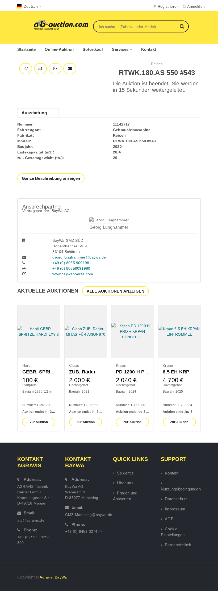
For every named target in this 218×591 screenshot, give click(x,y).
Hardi (27, 365)
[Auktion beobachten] (25, 68)
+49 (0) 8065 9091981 (71, 263)
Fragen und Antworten (125, 496)
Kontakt (148, 49)
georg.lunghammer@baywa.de (79, 257)
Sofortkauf (93, 49)
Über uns (125, 483)
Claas (74, 365)
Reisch (157, 64)
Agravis (46, 577)
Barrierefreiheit (178, 545)
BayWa (61, 577)
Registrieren (168, 6)
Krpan (121, 365)
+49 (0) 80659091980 (71, 268)
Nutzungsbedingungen (181, 489)
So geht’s (125, 473)
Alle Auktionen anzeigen (116, 291)
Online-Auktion (59, 49)
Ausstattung (34, 113)
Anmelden (196, 6)
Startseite (26, 49)
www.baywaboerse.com (72, 274)
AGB (169, 519)
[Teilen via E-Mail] (69, 68)
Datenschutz (176, 499)
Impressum (175, 509)
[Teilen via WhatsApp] (55, 68)
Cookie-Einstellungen (173, 532)
